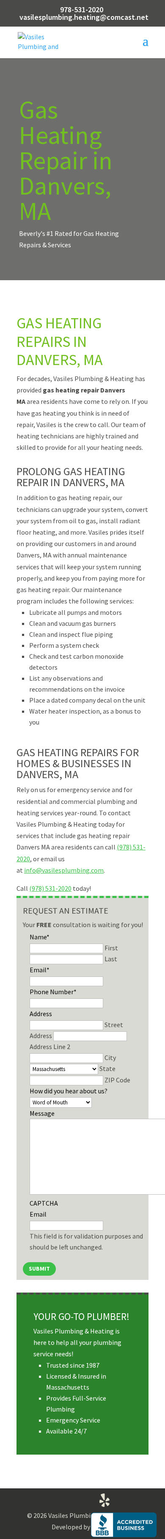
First (111, 948)
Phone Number (53, 991)
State (107, 1068)
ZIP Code (117, 1080)
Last (110, 959)
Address (41, 1013)
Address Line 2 (50, 1046)
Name (40, 937)
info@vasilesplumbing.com (64, 870)
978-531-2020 (81, 9)
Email (40, 970)
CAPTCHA (44, 1203)
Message (42, 1113)
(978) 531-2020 (50, 888)
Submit (39, 1268)
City (110, 1057)
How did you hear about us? (68, 1091)
